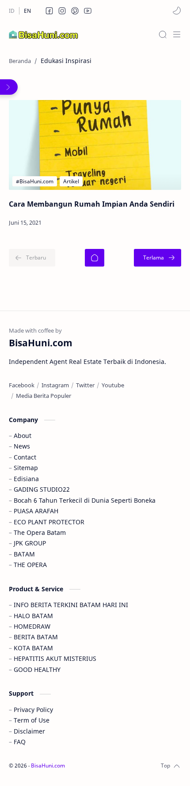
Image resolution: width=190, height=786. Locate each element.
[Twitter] (85, 385)
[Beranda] (94, 258)
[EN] (27, 11)
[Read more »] (153, 223)
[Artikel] (71, 181)
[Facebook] (21, 385)
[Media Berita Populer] (43, 395)
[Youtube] (113, 385)
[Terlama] (157, 258)
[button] (49, 10)
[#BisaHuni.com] (34, 181)
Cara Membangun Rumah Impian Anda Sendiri (92, 204)
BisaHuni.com (48, 765)
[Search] (162, 34)
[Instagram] (55, 385)
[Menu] (176, 34)
